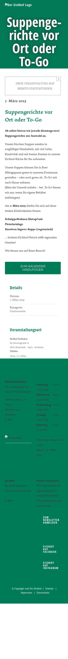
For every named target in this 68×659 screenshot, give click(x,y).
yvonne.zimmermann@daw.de (23, 506)
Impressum (26, 592)
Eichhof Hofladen (19, 338)
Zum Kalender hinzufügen (32, 268)
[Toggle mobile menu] (61, 8)
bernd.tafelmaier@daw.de (20, 424)
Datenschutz (43, 592)
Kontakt (50, 588)
